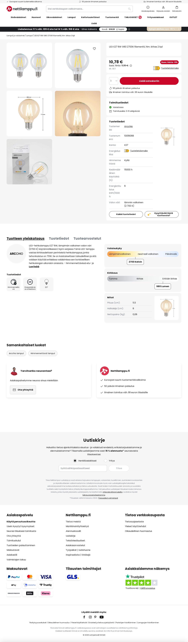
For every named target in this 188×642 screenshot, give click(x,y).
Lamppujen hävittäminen (148, 622)
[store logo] (22, 9)
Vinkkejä (85, 554)
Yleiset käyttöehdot (135, 526)
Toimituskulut (14, 540)
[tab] (25, 238)
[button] (29, 113)
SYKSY (113, 29)
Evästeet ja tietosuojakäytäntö (101, 622)
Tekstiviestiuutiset (75, 540)
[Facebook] (86, 617)
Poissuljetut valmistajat (108, 498)
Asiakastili (12, 554)
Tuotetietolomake (170, 68)
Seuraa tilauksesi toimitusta (21, 531)
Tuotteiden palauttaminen (21, 545)
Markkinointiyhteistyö (77, 526)
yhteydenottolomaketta (112, 492)
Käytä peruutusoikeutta (21, 521)
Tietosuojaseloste (134, 521)
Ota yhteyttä (14, 535)
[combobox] (89, 9)
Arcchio (128, 126)
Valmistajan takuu (16, 559)
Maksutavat (13, 550)
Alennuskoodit (73, 531)
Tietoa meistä (73, 521)
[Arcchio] (16, 253)
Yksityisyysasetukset (37, 622)
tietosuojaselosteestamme (94, 495)
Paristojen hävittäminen (126, 622)
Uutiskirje (70, 535)
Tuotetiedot (59, 238)
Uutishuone (84, 550)
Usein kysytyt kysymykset (20, 526)
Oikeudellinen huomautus (138, 531)
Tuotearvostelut (87, 238)
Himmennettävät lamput (43, 353)
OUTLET (173, 17)
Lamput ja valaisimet (15, 35)
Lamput (29, 35)
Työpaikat (71, 550)
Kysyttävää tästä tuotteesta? (163, 214)
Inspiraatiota (73, 554)
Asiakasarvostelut (75, 545)
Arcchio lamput (16, 353)
